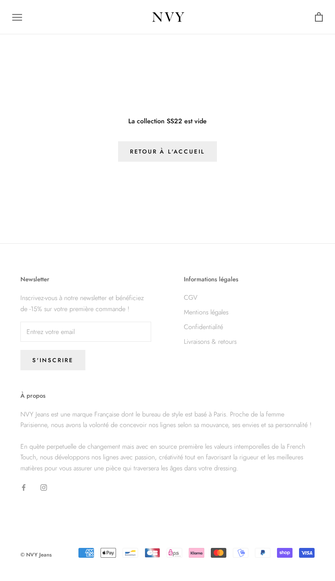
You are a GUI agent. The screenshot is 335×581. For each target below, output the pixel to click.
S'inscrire (53, 360)
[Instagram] (43, 487)
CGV (190, 297)
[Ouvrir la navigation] (17, 17)
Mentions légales (206, 312)
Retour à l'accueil (167, 151)
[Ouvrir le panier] (319, 17)
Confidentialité (203, 327)
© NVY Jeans (36, 555)
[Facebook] (23, 487)
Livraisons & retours (210, 341)
